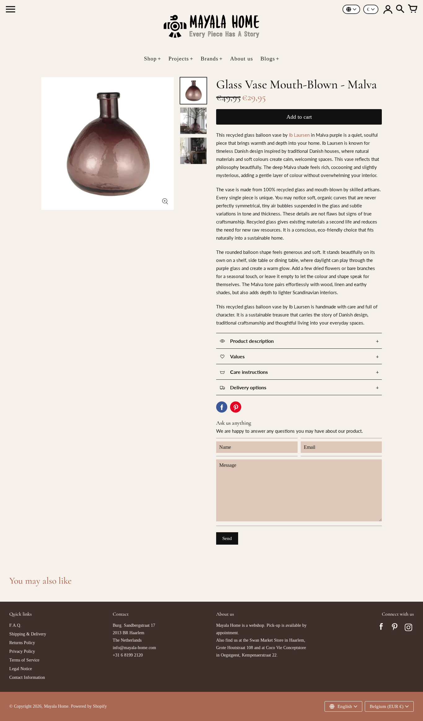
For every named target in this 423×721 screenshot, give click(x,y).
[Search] (400, 9)
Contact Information (27, 677)
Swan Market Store (266, 640)
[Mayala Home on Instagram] (408, 628)
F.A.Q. (15, 625)
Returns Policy (22, 642)
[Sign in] (387, 9)
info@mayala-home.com (134, 647)
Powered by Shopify (89, 706)
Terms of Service (24, 660)
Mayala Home (56, 706)
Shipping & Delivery (27, 634)
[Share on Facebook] (221, 407)
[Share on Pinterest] (235, 407)
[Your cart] (412, 9)
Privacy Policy (22, 651)
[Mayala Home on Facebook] (381, 628)
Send (227, 538)
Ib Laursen (299, 135)
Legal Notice (20, 668)
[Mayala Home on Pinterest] (395, 628)
